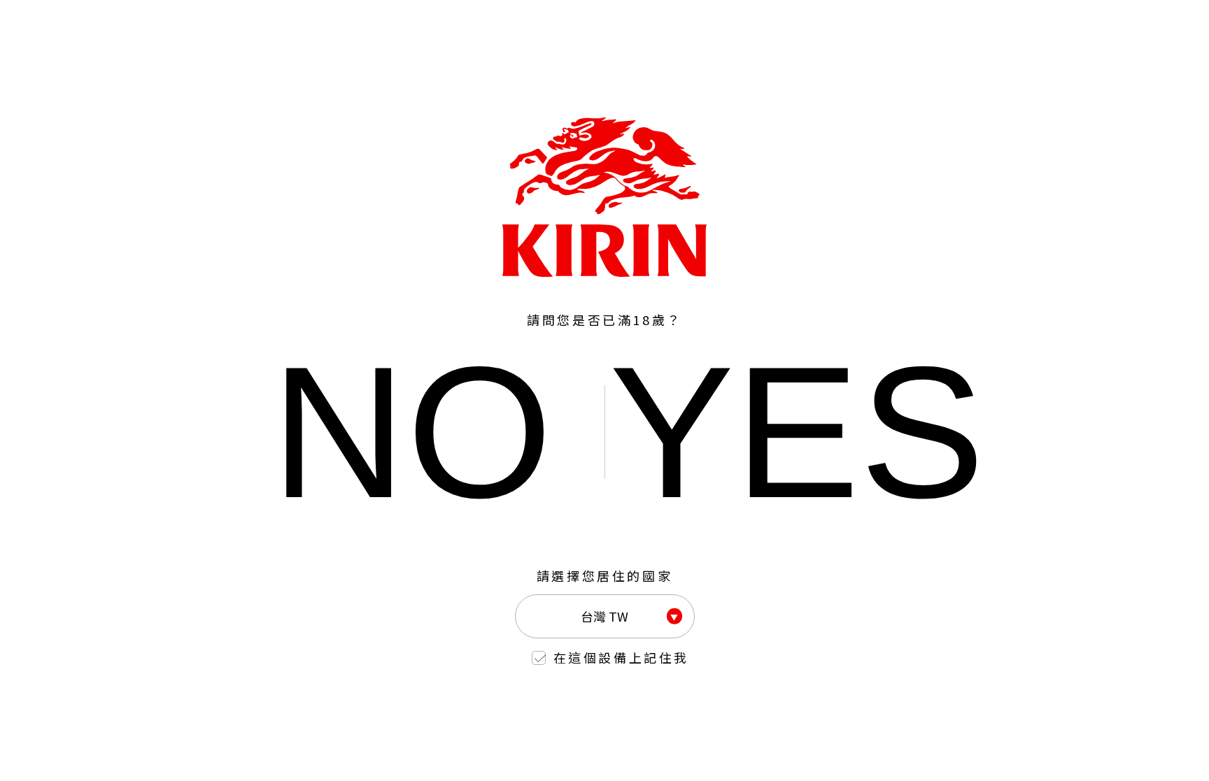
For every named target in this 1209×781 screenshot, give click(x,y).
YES (797, 432)
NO (412, 432)
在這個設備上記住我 (621, 657)
